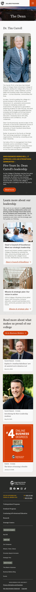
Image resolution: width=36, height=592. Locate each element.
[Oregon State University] (2, 3)
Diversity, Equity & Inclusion (11, 553)
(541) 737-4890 (28, 498)
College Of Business (12, 3)
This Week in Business (9, 567)
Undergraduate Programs (11, 504)
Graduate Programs (9, 509)
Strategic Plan (7, 557)
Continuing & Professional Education (15, 513)
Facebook (14, 489)
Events (5, 576)
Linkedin (11, 489)
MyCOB (5, 534)
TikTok (25, 489)
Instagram (22, 489)
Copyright (24, 588)
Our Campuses (7, 544)
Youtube (18, 489)
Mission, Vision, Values (9, 549)
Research (6, 518)
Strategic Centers (8, 522)
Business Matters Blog (9, 572)
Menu (33, 3)
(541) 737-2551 (29, 495)
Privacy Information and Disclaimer (13, 585)
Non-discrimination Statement (11, 588)
